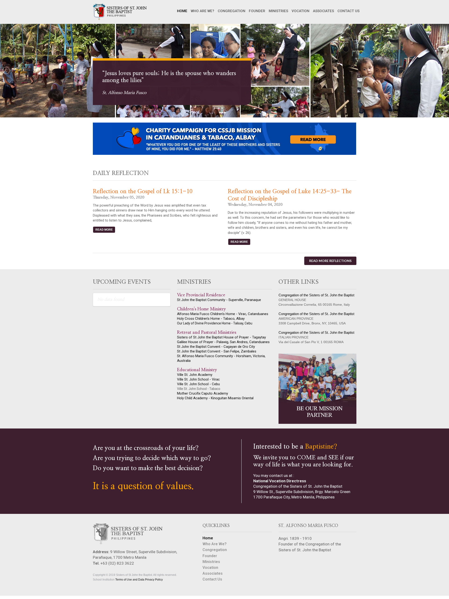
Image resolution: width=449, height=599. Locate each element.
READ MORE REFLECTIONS (330, 261)
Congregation (215, 550)
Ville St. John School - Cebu (198, 384)
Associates (213, 573)
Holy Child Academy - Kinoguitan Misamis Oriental (215, 398)
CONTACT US (348, 11)
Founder (210, 556)
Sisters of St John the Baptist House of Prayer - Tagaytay (221, 337)
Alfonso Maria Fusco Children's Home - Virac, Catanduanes (222, 314)
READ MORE (104, 229)
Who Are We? (215, 544)
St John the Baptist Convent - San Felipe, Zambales (216, 351)
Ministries (211, 561)
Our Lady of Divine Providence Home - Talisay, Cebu (214, 323)
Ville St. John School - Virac (198, 379)
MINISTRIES (278, 11)
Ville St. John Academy (194, 375)
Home (208, 538)
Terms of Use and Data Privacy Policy (139, 579)
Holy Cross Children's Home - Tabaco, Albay (211, 318)
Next (443, 70)
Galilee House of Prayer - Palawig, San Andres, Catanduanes (223, 342)
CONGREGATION (231, 11)
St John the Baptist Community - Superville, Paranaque (219, 300)
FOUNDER (257, 11)
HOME (182, 11)
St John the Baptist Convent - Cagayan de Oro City (216, 347)
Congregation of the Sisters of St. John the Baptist (316, 295)
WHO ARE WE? (202, 11)
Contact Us (212, 579)
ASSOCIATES (323, 11)
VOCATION (300, 11)
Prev (6, 70)
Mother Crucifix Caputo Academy (202, 393)
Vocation (210, 567)
